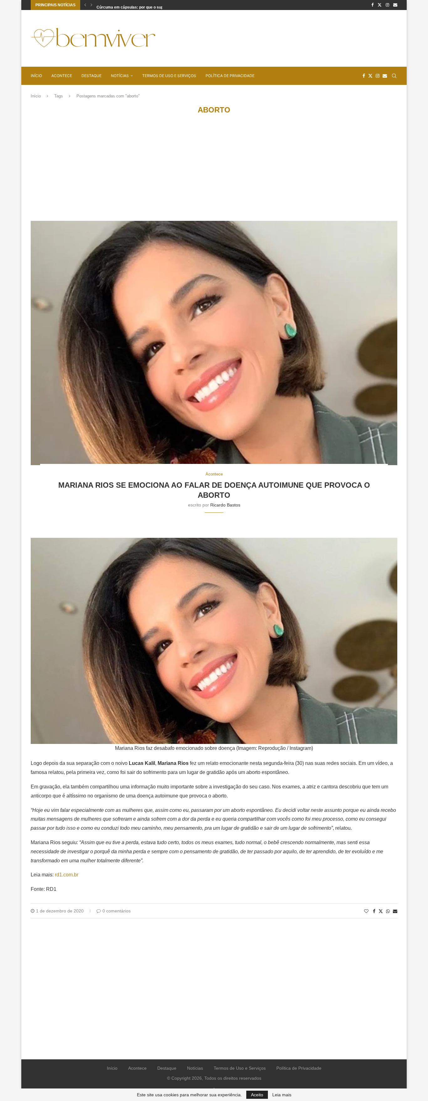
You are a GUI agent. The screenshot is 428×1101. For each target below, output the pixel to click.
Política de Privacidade (230, 75)
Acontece (61, 75)
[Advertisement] (283, 38)
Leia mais (281, 1095)
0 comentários (116, 910)
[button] (85, 5)
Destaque (91, 75)
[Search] (394, 76)
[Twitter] (380, 5)
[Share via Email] (395, 911)
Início (36, 75)
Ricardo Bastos (225, 504)
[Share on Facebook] (374, 911)
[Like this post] (366, 911)
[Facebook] (372, 5)
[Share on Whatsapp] (388, 911)
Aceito (257, 1094)
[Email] (395, 5)
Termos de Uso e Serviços (169, 75)
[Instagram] (387, 5)
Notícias (120, 75)
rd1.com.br (66, 874)
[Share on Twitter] (380, 911)
